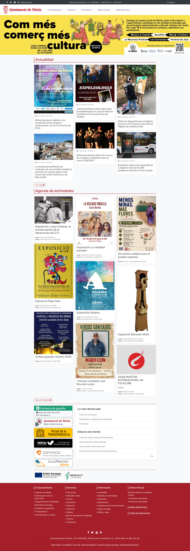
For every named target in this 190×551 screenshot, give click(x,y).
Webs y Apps (103, 512)
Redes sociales (104, 509)
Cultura (69, 499)
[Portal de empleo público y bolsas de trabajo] (53, 453)
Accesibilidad (66, 545)
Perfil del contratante (88, 415)
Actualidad (102, 492)
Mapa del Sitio (56, 545)
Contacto (118, 2)
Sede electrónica (123, 10)
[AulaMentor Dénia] (53, 463)
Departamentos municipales (47, 502)
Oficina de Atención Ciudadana (79, 515)
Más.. (152, 456)
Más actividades (42, 400)
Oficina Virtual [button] (104, 10)
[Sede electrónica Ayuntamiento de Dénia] (53, 422)
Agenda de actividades (107, 496)
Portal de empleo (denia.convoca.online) (96, 437)
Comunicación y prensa (45, 515)
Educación (71, 502)
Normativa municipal (44, 505)
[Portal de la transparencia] (53, 433)
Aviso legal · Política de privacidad (84, 545)
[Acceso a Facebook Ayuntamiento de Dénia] (7, 2)
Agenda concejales (43, 492)
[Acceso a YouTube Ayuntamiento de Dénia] (15, 2)
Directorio (102, 499)
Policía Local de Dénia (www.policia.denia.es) (98, 451)
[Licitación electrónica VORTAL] (53, 443)
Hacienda (70, 509)
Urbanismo (71, 522)
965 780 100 (107, 2)
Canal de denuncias (139, 513)
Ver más (39, 185)
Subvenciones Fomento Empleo (111, 505)
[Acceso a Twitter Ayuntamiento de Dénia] (11, 2)
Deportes (70, 505)
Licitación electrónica (138, 498)
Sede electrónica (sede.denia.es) (92, 442)
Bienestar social (73, 496)
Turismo (69, 519)
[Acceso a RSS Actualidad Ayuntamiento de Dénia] (18, 2)
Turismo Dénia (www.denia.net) (92, 446)
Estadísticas (103, 502)
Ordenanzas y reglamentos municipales (95, 419)
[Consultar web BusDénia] (95, 35)
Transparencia (41, 511)
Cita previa (83, 424)
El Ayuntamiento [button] (54, 10)
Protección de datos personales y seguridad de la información (118, 545)
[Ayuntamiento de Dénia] (22, 9)
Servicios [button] (71, 10)
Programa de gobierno (44, 508)
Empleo (69, 512)
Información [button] (86, 10)
